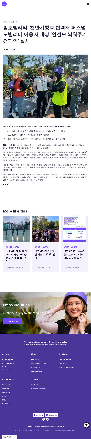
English (9, 437)
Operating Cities (8, 360)
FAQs (4, 400)
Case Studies (7, 370)
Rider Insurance (36, 371)
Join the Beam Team (38, 385)
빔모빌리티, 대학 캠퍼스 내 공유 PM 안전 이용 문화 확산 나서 (17, 256)
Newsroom (6, 392)
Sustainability (64, 363)
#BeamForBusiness (66, 367)
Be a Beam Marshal (38, 389)
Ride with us (35, 360)
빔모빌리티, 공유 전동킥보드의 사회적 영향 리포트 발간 (74, 254)
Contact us (13, 321)
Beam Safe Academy (38, 363)
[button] (87, 2)
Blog (4, 396)
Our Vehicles (6, 385)
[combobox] (9, 437)
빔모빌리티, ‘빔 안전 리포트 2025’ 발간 (45, 254)
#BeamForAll (36, 367)
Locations (5, 389)
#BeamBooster (65, 360)
